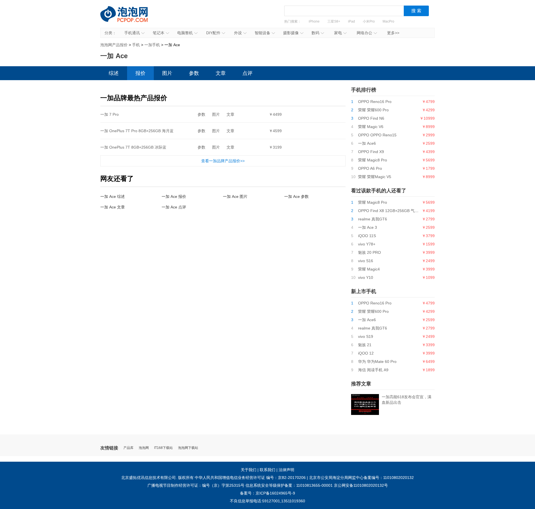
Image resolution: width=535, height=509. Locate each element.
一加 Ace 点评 (174, 207)
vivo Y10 (365, 277)
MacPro (388, 21)
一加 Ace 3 (367, 227)
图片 (167, 73)
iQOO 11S (367, 235)
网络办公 (364, 33)
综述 (114, 73)
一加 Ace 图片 (235, 196)
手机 (136, 45)
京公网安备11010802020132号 (361, 485)
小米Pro (369, 21)
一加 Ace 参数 (296, 196)
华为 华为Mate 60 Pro (377, 361)
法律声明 (286, 470)
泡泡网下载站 (188, 448)
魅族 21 (364, 345)
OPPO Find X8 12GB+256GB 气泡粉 (390, 210)
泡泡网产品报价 (129, 18)
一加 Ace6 (367, 143)
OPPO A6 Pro (370, 168)
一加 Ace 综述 (112, 196)
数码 (315, 33)
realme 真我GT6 (372, 219)
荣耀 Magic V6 (370, 126)
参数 (194, 73)
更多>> (393, 33)
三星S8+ (333, 21)
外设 (238, 33)
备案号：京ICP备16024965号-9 (267, 493)
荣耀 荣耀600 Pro (373, 110)
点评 (247, 73)
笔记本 (158, 33)
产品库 (128, 448)
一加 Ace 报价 (174, 196)
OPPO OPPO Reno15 (377, 135)
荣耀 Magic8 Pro (372, 160)
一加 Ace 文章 (112, 207)
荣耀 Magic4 (369, 269)
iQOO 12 (366, 353)
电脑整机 (185, 33)
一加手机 (152, 45)
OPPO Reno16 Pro (374, 101)
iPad (351, 21)
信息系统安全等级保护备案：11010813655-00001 (289, 485)
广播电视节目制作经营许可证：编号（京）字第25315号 (195, 485)
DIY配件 (213, 33)
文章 (221, 73)
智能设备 (262, 33)
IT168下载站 (163, 448)
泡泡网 (144, 448)
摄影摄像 (291, 33)
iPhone (314, 21)
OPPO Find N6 (371, 118)
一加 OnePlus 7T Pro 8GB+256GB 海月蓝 (137, 131)
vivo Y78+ (366, 244)
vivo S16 (365, 261)
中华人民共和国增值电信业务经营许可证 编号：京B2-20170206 (250, 477)
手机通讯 (132, 33)
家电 (338, 33)
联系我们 (267, 470)
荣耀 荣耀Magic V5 (374, 176)
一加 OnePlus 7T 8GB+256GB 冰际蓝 (133, 147)
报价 (140, 73)
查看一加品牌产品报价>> (223, 161)
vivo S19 (365, 336)
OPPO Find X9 (371, 151)
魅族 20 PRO (369, 252)
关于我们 (248, 470)
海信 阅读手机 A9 (373, 370)
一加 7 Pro (109, 114)
